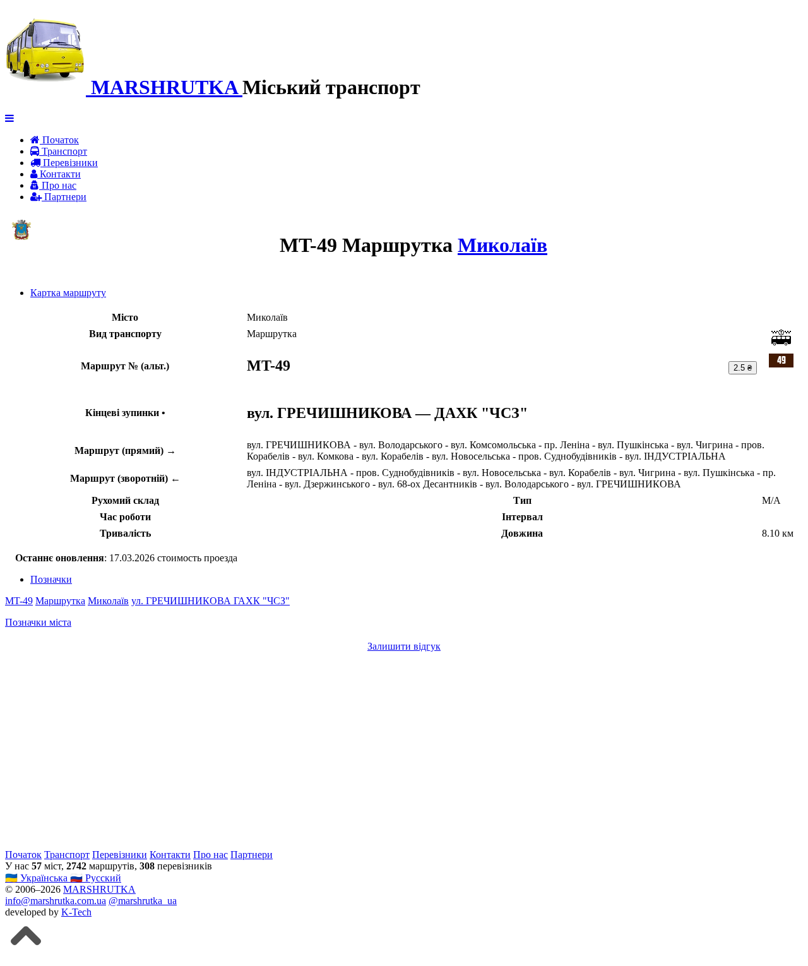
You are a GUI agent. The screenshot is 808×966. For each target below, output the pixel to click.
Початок (59, 139)
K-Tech (76, 912)
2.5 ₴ (743, 368)
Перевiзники (69, 162)
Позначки (51, 579)
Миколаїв (502, 245)
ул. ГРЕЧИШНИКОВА (182, 600)
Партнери (64, 196)
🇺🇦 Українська (37, 878)
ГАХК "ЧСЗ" (262, 600)
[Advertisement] (384, 750)
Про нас (57, 185)
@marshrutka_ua (143, 900)
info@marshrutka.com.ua (55, 900)
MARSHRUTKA (99, 889)
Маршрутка (60, 600)
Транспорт (63, 151)
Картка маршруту (68, 292)
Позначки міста (38, 622)
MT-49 (19, 600)
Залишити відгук (404, 646)
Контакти (59, 174)
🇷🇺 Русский (95, 878)
